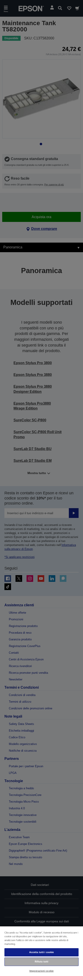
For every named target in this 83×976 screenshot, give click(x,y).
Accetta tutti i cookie (41, 952)
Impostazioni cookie (41, 971)
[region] (41, 951)
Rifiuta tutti (41, 961)
